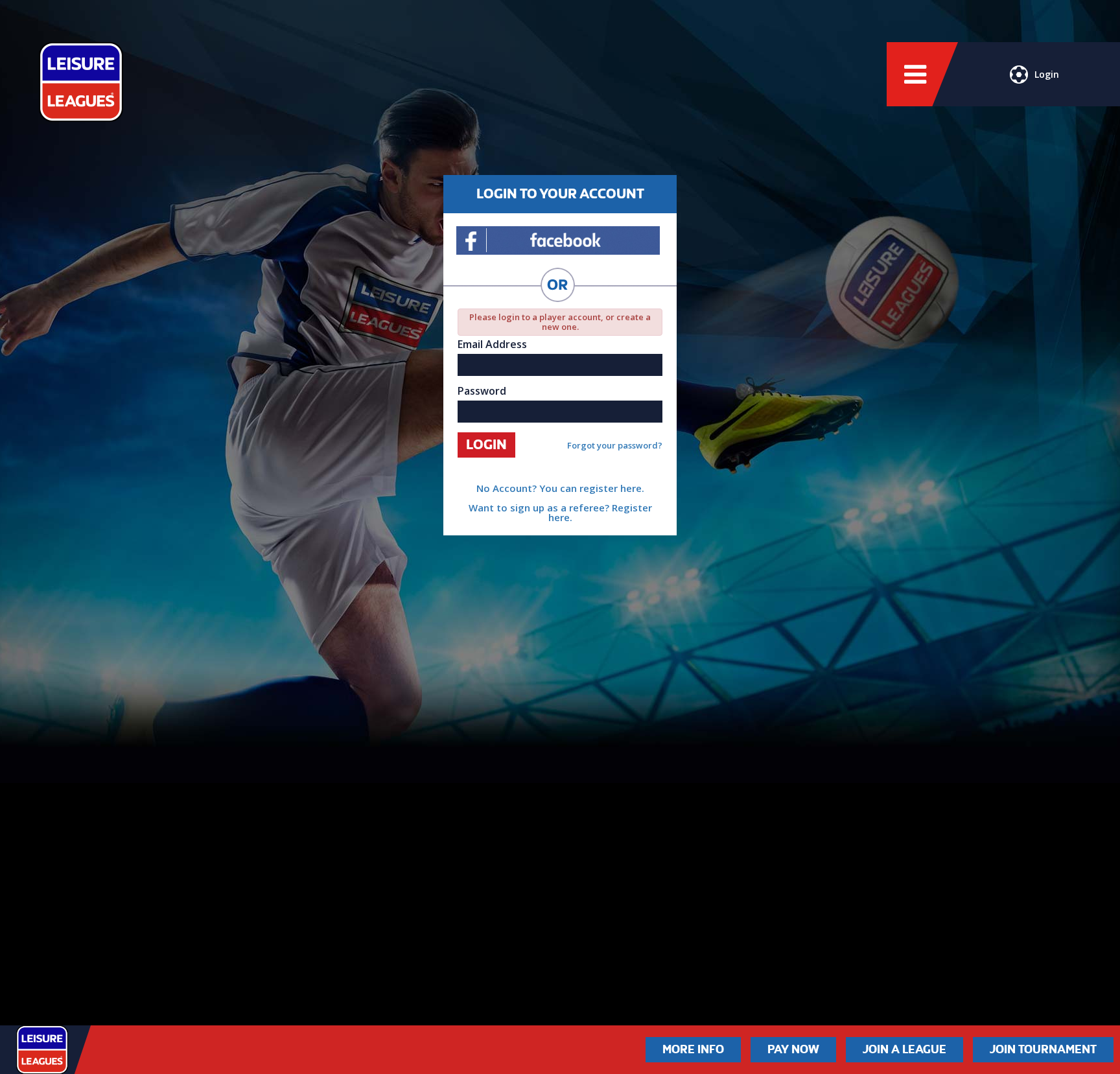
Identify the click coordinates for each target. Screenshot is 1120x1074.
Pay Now (793, 1049)
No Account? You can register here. (560, 488)
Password (482, 391)
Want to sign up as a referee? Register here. (560, 512)
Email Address (492, 344)
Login (1046, 74)
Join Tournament (1043, 1049)
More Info (693, 1049)
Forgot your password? (614, 445)
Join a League (904, 1049)
